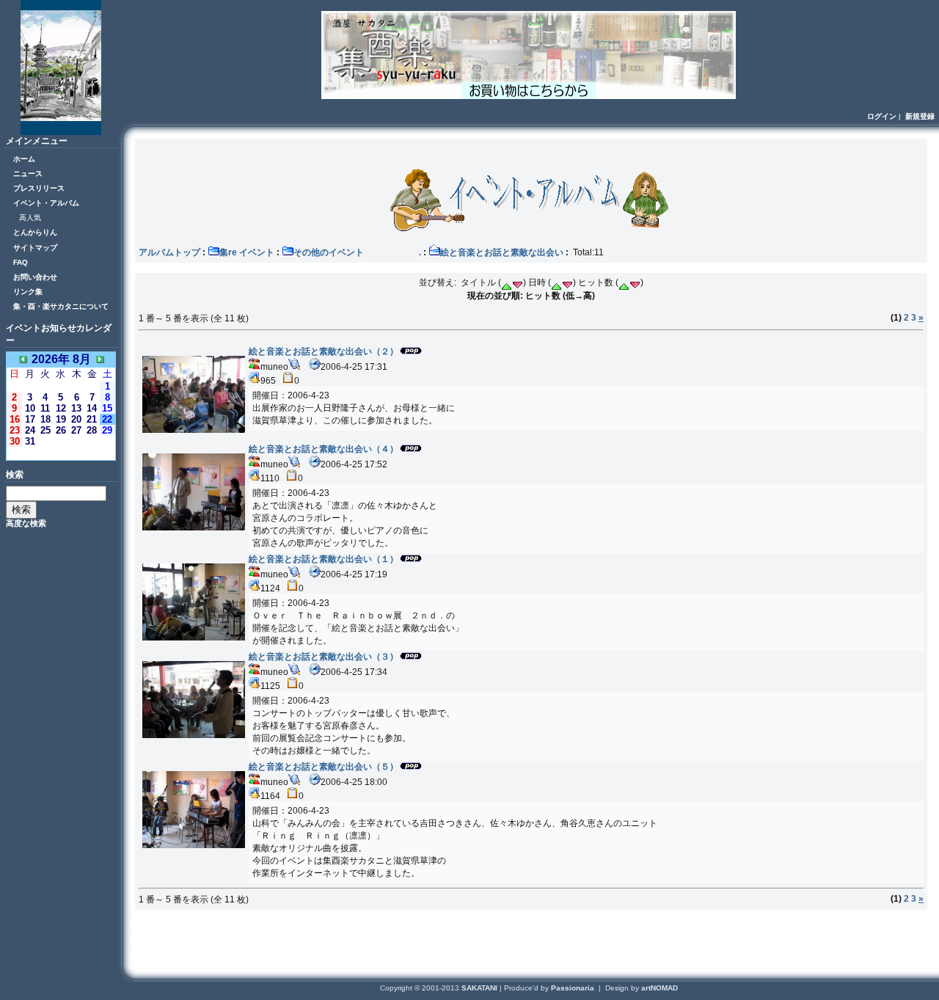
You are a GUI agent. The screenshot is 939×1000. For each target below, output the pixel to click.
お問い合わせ (35, 277)
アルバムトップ (169, 252)
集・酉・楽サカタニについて (61, 306)
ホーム (24, 159)
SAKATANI (480, 988)
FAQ (20, 262)
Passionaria (573, 988)
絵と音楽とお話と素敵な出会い (501, 252)
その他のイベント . (357, 252)
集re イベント (246, 252)
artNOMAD (659, 988)
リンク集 (28, 292)
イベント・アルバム (46, 203)
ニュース (28, 173)
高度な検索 (26, 523)
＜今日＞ (61, 453)
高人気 (30, 217)
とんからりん (35, 232)
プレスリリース (39, 188)
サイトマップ (35, 248)
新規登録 (920, 116)
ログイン (881, 116)
